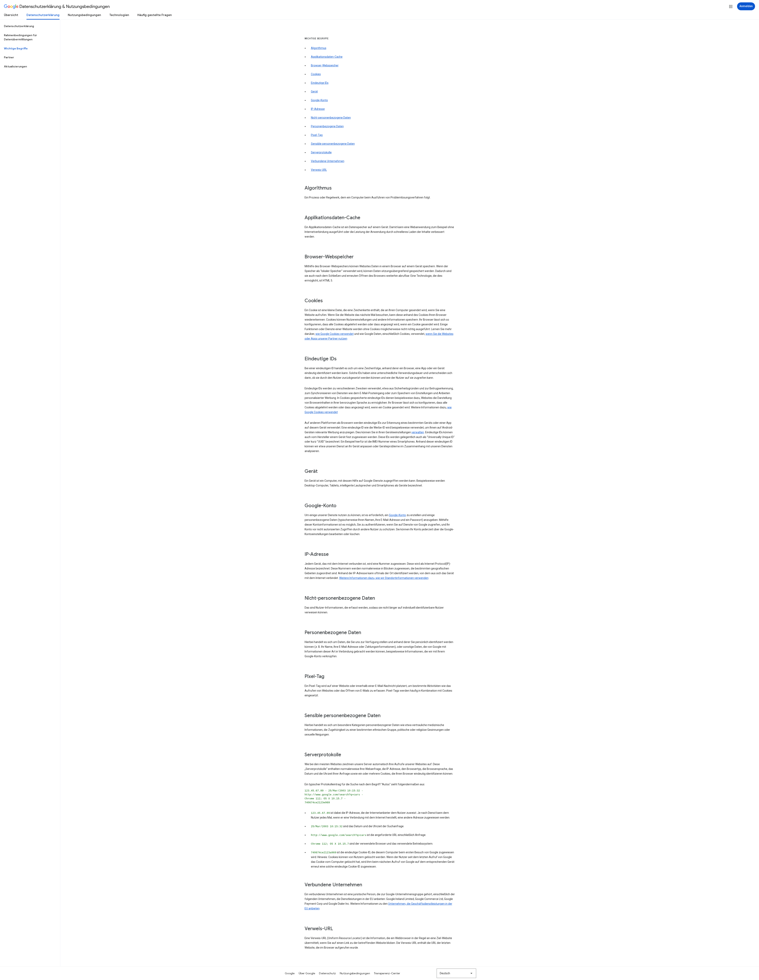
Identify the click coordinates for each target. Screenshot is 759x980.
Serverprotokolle (321, 152)
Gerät (314, 91)
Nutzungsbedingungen (84, 15)
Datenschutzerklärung (42, 15)
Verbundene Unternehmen (327, 161)
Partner (9, 57)
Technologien (119, 15)
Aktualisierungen (15, 66)
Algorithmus (318, 48)
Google (290, 973)
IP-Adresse (318, 108)
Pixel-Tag (317, 135)
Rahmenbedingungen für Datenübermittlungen (20, 37)
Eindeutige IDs (320, 82)
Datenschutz (327, 973)
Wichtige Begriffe (16, 48)
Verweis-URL (319, 169)
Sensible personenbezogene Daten (333, 143)
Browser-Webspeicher (325, 65)
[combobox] (456, 973)
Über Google (307, 973)
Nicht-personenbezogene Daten (331, 117)
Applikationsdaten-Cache (327, 56)
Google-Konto (319, 100)
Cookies (316, 74)
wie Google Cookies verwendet (334, 333)
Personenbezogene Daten (327, 126)
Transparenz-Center (387, 973)
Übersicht (11, 15)
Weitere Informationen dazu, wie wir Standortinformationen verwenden (384, 578)
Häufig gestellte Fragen (154, 15)
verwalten (418, 432)
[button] (731, 6)
